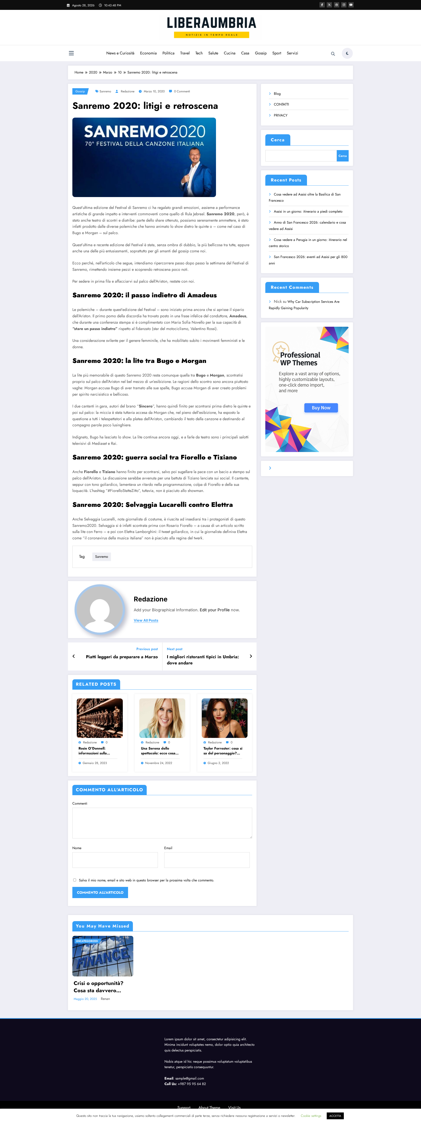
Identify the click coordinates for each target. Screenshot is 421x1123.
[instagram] (343, 4)
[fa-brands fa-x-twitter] (329, 4)
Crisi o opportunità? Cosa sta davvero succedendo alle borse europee (101, 986)
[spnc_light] (347, 53)
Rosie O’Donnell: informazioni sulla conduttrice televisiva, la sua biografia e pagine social (96, 751)
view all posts (146, 620)
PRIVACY (280, 115)
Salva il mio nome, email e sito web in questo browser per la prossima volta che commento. (146, 880)
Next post (174, 649)
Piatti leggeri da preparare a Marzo (122, 657)
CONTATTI (281, 104)
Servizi (292, 53)
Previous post (147, 649)
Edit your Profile (215, 610)
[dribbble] (336, 4)
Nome (76, 847)
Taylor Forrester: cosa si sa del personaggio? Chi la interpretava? (222, 751)
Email (168, 847)
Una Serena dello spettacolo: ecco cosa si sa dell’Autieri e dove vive (160, 751)
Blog (277, 93)
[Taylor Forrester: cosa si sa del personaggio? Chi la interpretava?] (225, 717)
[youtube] (351, 4)
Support (183, 1107)
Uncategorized (87, 941)
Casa (245, 53)
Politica (168, 53)
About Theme (209, 1107)
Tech (199, 53)
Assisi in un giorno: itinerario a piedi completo (308, 211)
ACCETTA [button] (335, 1116)
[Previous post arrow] (73, 656)
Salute (213, 53)
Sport (276, 53)
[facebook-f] (322, 4)
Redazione (127, 91)
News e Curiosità (120, 53)
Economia (148, 53)
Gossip (261, 53)
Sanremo (105, 91)
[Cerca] (333, 53)
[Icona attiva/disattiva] (71, 53)
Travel (185, 53)
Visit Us (234, 1107)
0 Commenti (182, 91)
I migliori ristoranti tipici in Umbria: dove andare (203, 660)
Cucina (229, 53)
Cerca (278, 140)
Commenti (79, 803)
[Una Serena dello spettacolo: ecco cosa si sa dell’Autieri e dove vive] (162, 717)
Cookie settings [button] (311, 1115)
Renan (105, 998)
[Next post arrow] (251, 656)
